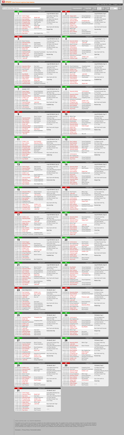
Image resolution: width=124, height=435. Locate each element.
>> (119, 8)
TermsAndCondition (35, 430)
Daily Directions (77, 8)
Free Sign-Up (104, 4)
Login (97, 4)
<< (108, 8)
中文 (120, 4)
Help (110, 4)
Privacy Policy (26, 430)
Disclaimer (18, 430)
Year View (88, 8)
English (116, 4)
